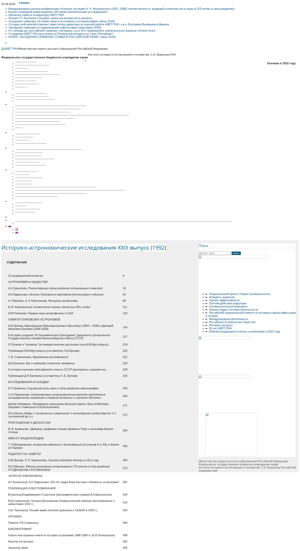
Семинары (22, 141)
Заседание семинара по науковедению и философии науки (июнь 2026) (54, 27)
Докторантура (24, 185)
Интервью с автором (28, 204)
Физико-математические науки (35, 160)
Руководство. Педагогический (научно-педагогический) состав (55, 188)
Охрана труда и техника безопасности (233, 309)
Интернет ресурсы (221, 325)
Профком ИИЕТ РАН (28, 79)
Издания (20, 207)
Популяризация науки (22, 201)
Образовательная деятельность (28, 169)
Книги (19, 129)
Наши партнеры (25, 82)
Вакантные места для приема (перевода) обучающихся (51, 195)
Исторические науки (28, 157)
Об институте (96, 60)
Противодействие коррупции (227, 303)
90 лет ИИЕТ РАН (220, 328)
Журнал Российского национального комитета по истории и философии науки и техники (72, 116)
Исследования (17, 91)
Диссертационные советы (25, 148)
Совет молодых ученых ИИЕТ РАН (37, 76)
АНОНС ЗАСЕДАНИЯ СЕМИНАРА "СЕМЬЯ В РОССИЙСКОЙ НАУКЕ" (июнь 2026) (62, 36)
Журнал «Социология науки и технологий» (42, 113)
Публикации (16, 104)
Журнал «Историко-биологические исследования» (48, 110)
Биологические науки (29, 154)
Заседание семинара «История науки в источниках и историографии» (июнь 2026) (61, 21)
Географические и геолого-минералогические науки (48, 151)
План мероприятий (27, 135)
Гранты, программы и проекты (35, 101)
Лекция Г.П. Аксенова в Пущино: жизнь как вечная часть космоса (50, 18)
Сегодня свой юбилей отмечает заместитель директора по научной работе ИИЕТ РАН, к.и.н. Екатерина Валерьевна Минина (88, 24)
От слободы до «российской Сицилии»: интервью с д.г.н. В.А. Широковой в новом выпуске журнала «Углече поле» (82, 30)
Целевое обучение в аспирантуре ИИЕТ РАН (37, 216)
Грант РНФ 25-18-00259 (23, 220)
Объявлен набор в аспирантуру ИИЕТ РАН (36, 15)
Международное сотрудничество (36, 198)
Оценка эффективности (224, 300)
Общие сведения (26, 173)
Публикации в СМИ (27, 210)
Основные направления (31, 94)
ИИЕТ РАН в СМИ (27, 85)
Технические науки (27, 163)
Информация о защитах (30, 166)
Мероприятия (17, 132)
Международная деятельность (228, 319)
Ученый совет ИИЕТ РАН (31, 73)
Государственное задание (32, 98)
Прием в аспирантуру (29, 179)
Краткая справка (26, 63)
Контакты (21, 88)
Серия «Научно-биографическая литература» (45, 119)
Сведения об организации (32, 66)
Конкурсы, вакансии (222, 297)
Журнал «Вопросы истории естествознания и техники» (50, 107)
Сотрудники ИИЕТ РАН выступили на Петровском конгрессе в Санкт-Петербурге (60, 33)
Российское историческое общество (232, 322)
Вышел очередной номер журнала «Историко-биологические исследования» (58, 11)
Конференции (24, 138)
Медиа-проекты (25, 213)
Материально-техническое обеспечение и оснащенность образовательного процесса (70, 191)
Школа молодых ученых (30, 144)
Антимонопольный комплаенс (228, 306)
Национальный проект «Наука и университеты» (240, 294)
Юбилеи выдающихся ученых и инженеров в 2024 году (244, 331)
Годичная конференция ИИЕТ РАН (38, 123)
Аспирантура (23, 182)
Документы (22, 176)
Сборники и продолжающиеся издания (40, 126)
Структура (21, 69)
